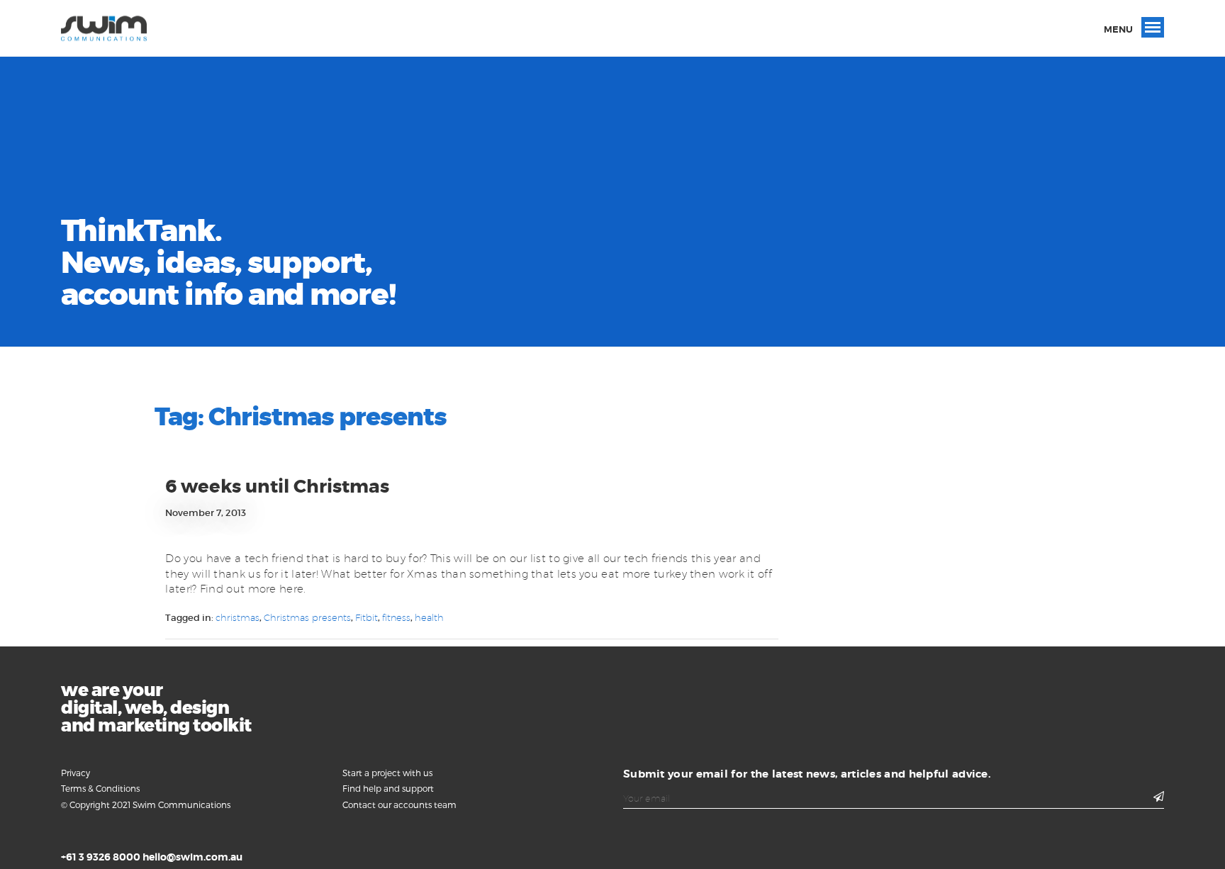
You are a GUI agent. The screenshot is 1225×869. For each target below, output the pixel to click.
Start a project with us (387, 773)
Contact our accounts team (399, 804)
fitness (396, 617)
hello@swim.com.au (192, 857)
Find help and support (388, 788)
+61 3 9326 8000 (100, 857)
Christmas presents (307, 617)
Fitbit (366, 617)
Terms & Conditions (100, 788)
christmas (237, 617)
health (429, 617)
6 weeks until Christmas (277, 486)
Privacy (75, 773)
